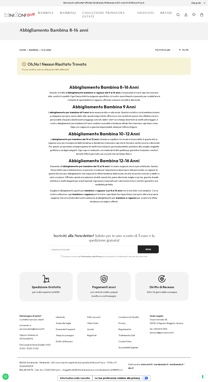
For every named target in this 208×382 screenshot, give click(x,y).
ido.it (131, 368)
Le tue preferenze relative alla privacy (117, 378)
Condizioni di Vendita (128, 317)
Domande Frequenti (65, 329)
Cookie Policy (125, 341)
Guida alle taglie (63, 323)
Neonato (145, 13)
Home (22, 50)
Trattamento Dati (126, 335)
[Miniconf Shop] (20, 14)
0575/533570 (26, 338)
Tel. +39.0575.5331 (158, 329)
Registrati (92, 335)
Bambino (68, 13)
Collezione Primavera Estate (104, 14)
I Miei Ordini (92, 323)
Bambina (46, 13)
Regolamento (124, 329)
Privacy (121, 323)
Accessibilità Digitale (128, 347)
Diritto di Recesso (64, 341)
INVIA (148, 249)
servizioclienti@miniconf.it (31, 329)
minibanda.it (176, 364)
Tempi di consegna (65, 335)
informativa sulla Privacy (91, 256)
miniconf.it (146, 364)
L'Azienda (60, 317)
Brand (166, 13)
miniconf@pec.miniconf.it (162, 332)
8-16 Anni (46, 50)
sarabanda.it (161, 364)
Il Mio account (93, 317)
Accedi (90, 329)
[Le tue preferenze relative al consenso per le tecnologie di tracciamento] (203, 377)
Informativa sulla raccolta (75, 378)
